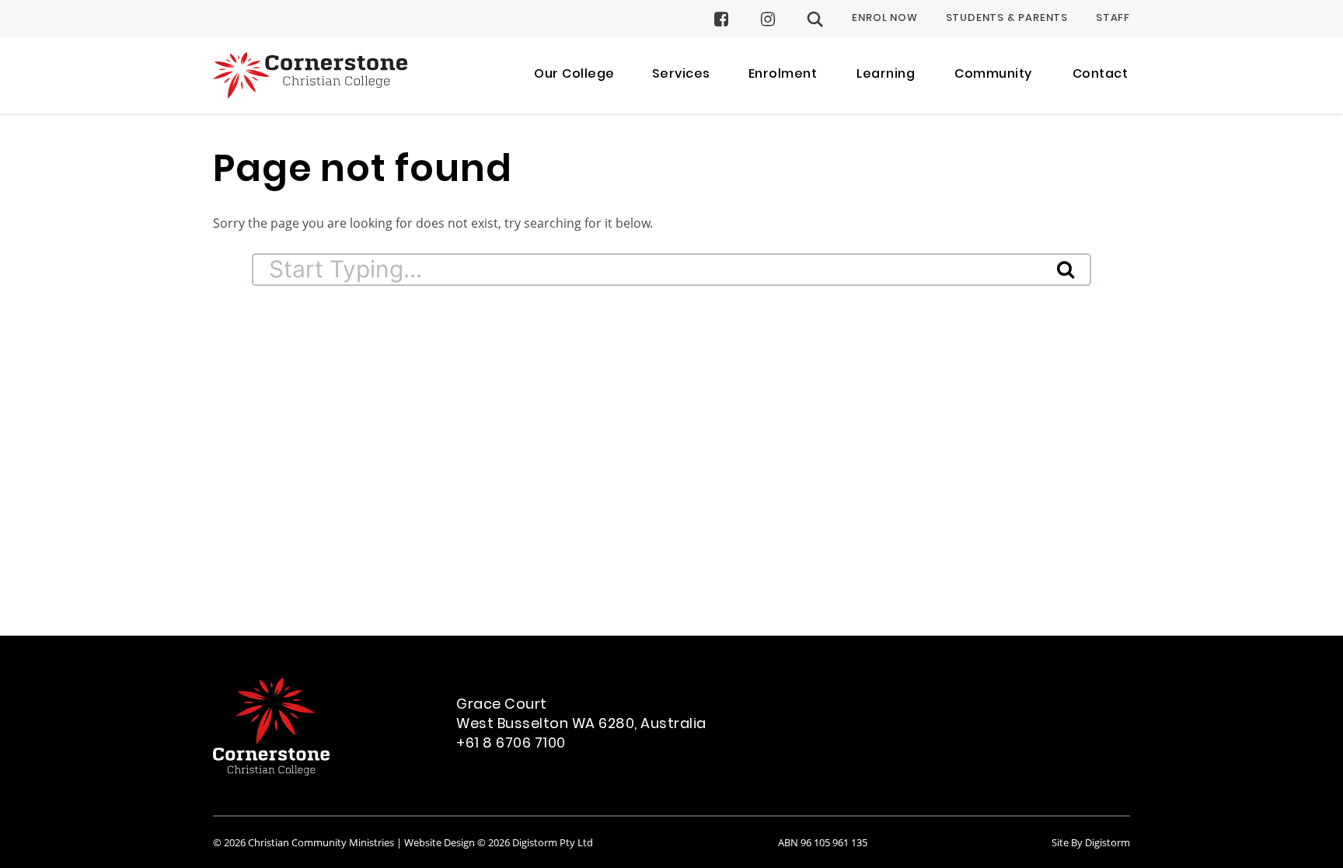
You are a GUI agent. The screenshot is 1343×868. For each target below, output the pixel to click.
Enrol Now (884, 18)
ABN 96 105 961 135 (822, 842)
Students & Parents (1007, 18)
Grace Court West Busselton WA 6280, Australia (581, 715)
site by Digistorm (1091, 842)
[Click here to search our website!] (815, 19)
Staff (1113, 18)
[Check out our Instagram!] (768, 19)
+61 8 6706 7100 (511, 744)
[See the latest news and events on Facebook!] (721, 19)
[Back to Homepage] (310, 75)
